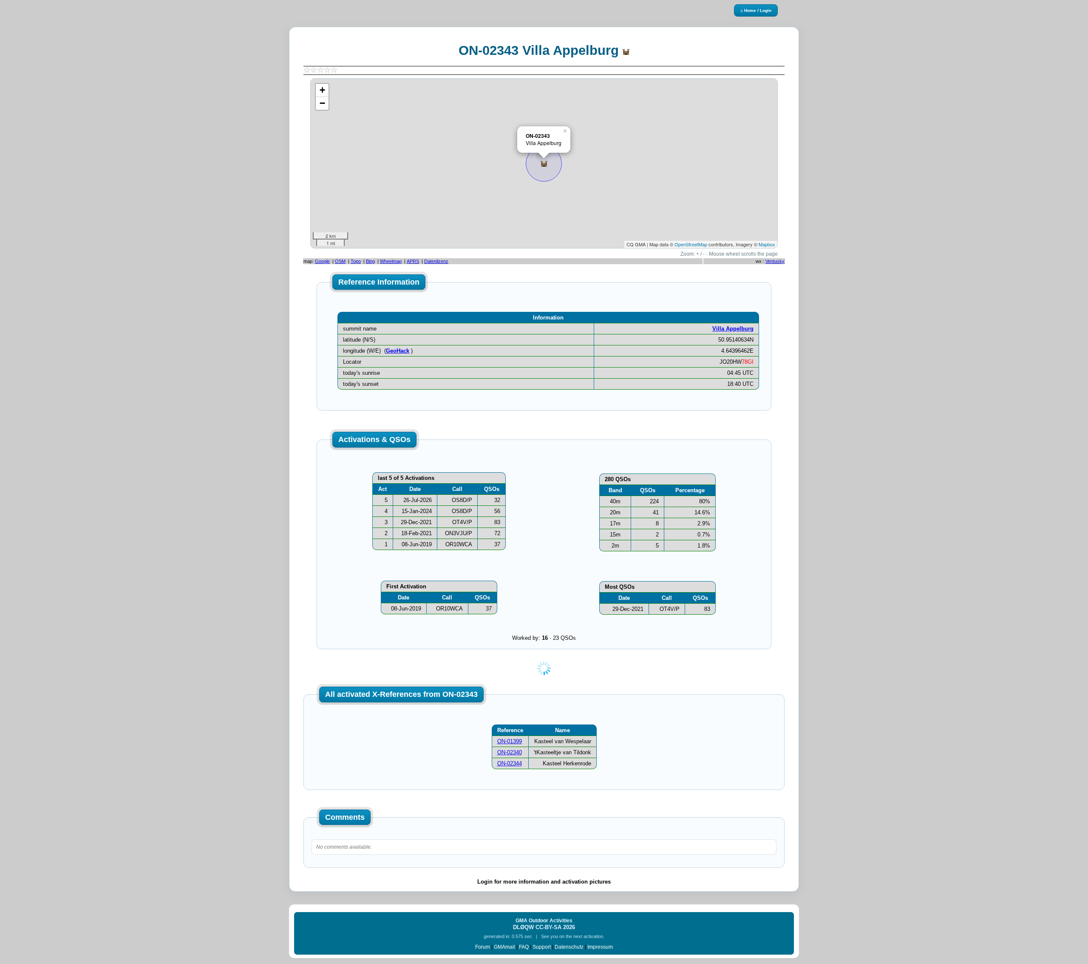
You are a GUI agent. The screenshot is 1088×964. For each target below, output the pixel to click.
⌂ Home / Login (755, 10)
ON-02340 (509, 752)
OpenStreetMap (690, 244)
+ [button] (322, 90)
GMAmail (504, 947)
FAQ (524, 947)
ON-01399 (509, 741)
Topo (356, 261)
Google (322, 261)
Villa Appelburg (733, 328)
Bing (370, 261)
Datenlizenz (436, 261)
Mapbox (767, 244)
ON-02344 (509, 763)
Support (542, 947)
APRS (413, 261)
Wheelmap (391, 261)
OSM (340, 261)
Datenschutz (569, 947)
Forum (482, 947)
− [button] (322, 103)
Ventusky (775, 261)
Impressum (600, 947)
